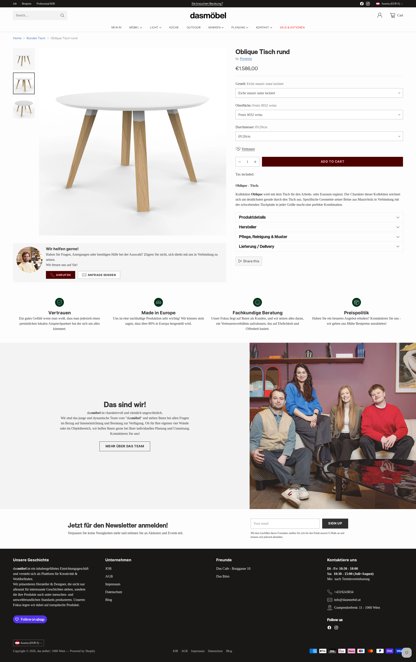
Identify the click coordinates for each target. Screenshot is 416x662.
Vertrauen (248, 149)
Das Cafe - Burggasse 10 (233, 568)
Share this (251, 261)
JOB (108, 568)
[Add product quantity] (255, 161)
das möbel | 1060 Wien (51, 651)
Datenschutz (113, 592)
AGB (109, 576)
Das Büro (222, 576)
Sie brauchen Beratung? (207, 3)
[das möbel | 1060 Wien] (208, 15)
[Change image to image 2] (24, 83)
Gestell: (259, 84)
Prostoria (246, 58)
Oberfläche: (256, 105)
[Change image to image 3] (24, 107)
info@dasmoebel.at (347, 600)
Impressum (112, 584)
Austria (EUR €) (390, 3)
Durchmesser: (251, 127)
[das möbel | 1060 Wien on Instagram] (368, 4)
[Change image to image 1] (24, 59)
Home (17, 38)
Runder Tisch (36, 38)
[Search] (62, 15)
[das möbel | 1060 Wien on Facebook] (362, 4)
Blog (108, 600)
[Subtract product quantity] (240, 161)
